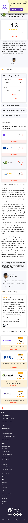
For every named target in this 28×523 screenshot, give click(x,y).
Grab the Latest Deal (16, 9)
